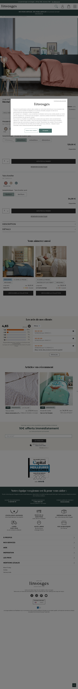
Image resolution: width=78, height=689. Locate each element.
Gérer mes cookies (31, 130)
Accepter (45, 130)
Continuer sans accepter (60, 101)
